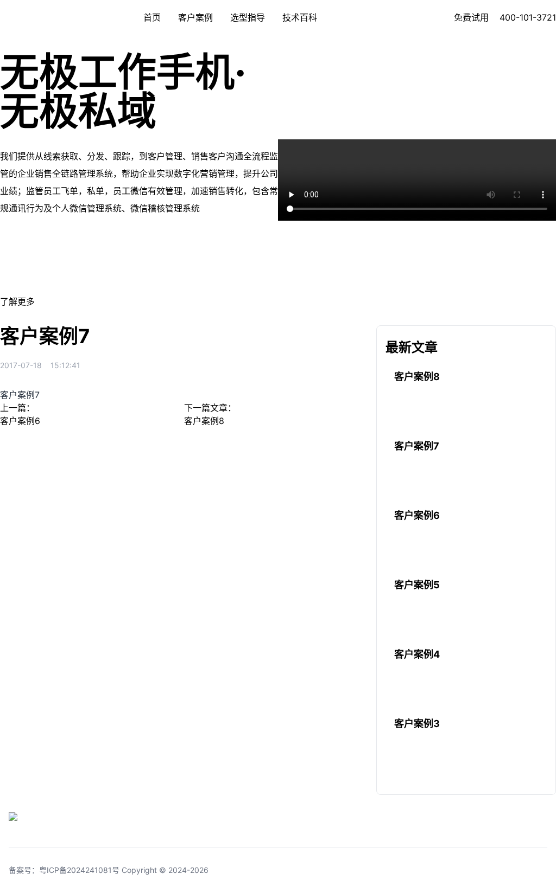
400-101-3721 (528, 17)
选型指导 (247, 17)
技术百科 (299, 17)
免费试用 (471, 17)
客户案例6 (20, 420)
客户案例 (195, 17)
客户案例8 (204, 420)
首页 (152, 17)
